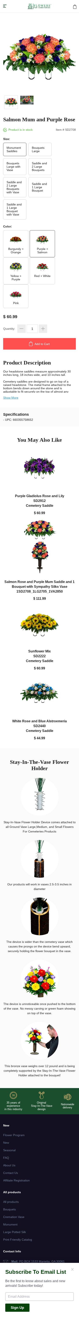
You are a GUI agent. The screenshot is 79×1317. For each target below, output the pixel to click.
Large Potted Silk (14, 1232)
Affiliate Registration (16, 1180)
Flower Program (14, 1135)
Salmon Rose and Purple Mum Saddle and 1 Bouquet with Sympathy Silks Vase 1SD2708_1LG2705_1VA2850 (39, 586)
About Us (9, 1165)
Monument (10, 1224)
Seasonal (9, 1150)
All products (11, 1201)
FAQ (6, 1157)
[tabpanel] (39, 58)
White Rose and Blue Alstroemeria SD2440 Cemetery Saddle (39, 726)
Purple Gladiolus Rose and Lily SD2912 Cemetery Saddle (39, 500)
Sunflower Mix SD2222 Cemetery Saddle (39, 656)
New (6, 1142)
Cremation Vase (13, 1217)
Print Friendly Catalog (17, 1239)
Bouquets (9, 1209)
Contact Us (10, 1173)
